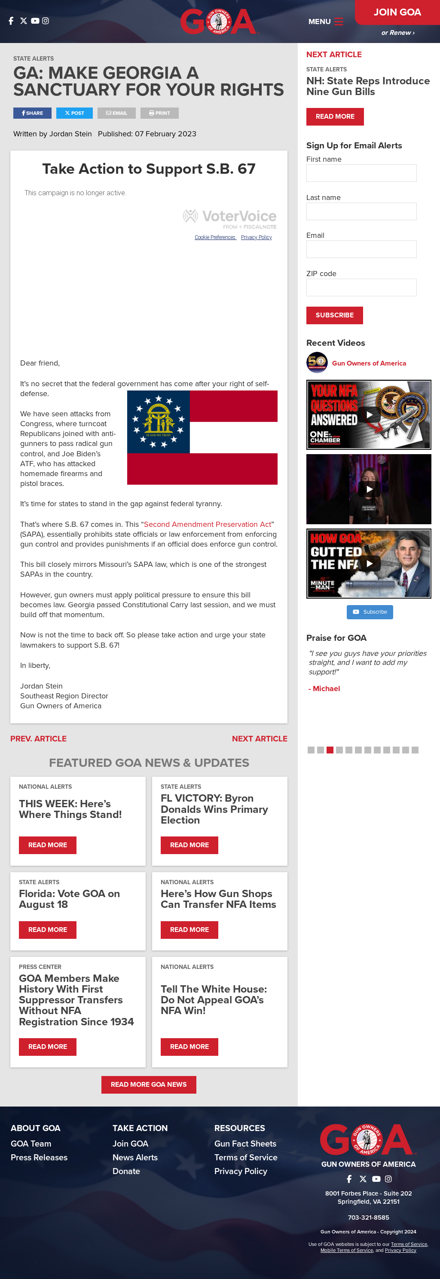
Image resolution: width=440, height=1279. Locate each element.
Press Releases (39, 1158)
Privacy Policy (240, 1171)
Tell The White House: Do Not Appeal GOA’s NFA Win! (214, 1000)
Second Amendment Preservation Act (207, 524)
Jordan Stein (71, 133)
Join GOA (397, 12)
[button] (311, 750)
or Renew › (397, 32)
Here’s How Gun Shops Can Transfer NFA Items (218, 899)
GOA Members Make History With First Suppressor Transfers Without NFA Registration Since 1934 (76, 1000)
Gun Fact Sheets (245, 1144)
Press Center (40, 967)
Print (162, 113)
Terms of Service (246, 1158)
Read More (47, 845)
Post (77, 113)
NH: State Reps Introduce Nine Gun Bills (368, 86)
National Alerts (45, 786)
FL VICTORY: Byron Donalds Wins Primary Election (214, 809)
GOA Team (31, 1144)
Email (119, 113)
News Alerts (135, 1158)
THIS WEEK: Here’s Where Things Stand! (70, 809)
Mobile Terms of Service (347, 1250)
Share (34, 113)
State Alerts (33, 58)
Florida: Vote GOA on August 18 (69, 899)
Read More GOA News (149, 1084)
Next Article (259, 739)
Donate (126, 1171)
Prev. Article (38, 739)
